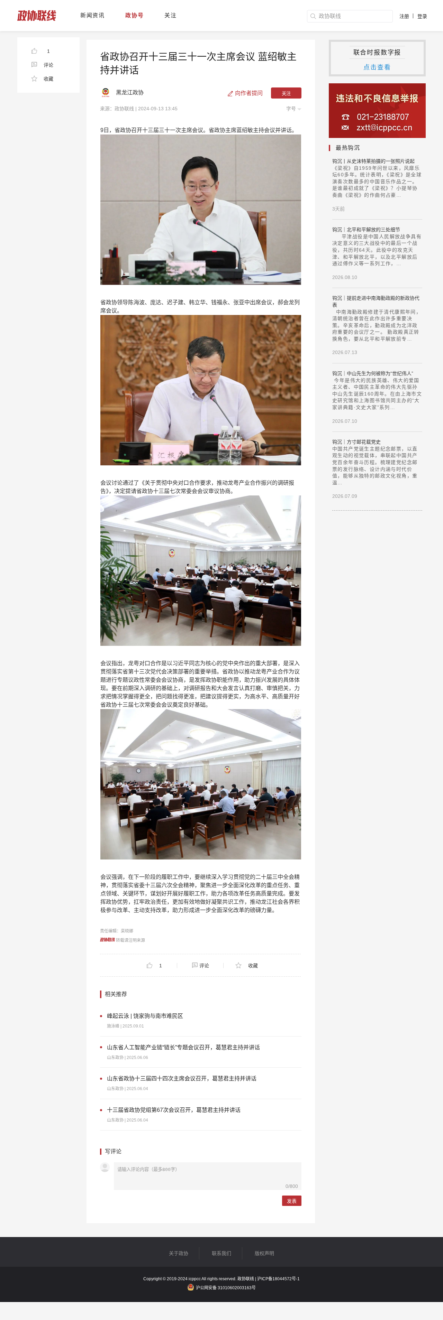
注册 (404, 16)
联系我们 (221, 1253)
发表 (292, 1201)
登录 (422, 16)
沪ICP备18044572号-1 (278, 1278)
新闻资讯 (92, 15)
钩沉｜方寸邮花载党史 (356, 442)
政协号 (134, 15)
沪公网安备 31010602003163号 (226, 1287)
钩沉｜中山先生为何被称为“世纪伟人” (372, 373)
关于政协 (178, 1253)
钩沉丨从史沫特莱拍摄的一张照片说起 (373, 161)
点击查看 (377, 67)
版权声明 (264, 1253)
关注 (170, 15)
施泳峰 (113, 1026)
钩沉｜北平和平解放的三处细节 (366, 229)
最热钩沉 (348, 148)
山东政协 (115, 1057)
